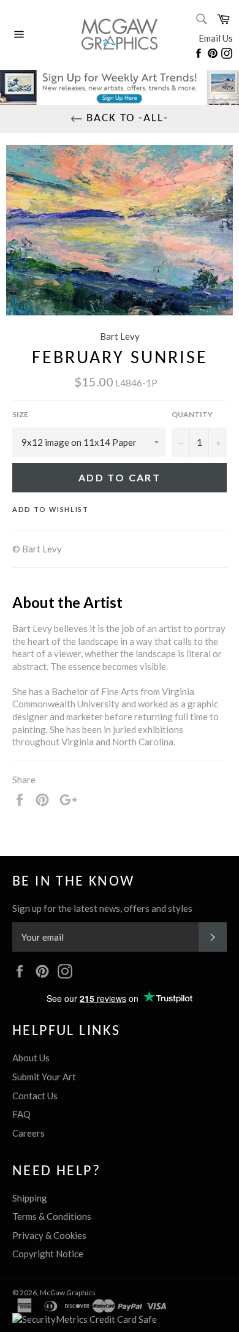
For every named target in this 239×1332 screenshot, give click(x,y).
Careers (28, 1132)
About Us (31, 1057)
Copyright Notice (47, 1253)
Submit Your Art (44, 1076)
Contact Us (35, 1095)
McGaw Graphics (68, 1292)
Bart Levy (120, 336)
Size (20, 414)
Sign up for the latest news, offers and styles (102, 908)
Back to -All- (125, 118)
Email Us (216, 37)
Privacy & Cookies (49, 1235)
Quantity (192, 414)
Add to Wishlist (50, 509)
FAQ (21, 1113)
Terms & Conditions (51, 1216)
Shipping (29, 1197)
